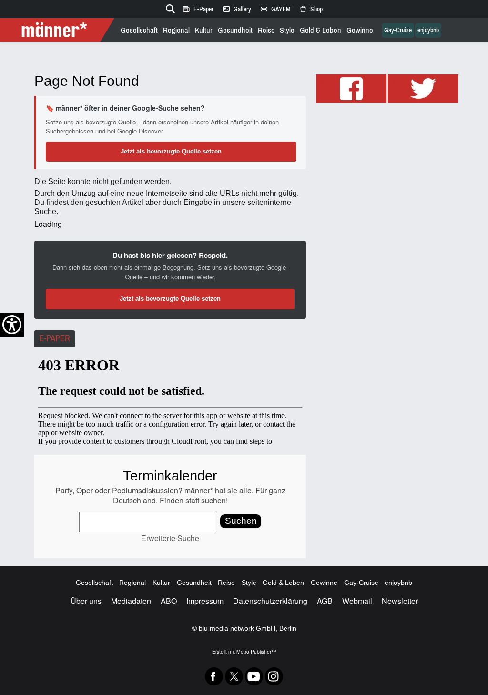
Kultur (204, 30)
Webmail (357, 600)
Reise (266, 30)
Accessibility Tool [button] (12, 325)
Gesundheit (235, 30)
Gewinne (359, 30)
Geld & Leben (320, 30)
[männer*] (58, 30)
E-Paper (198, 9)
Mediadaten (131, 600)
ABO (169, 600)
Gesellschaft (139, 30)
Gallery (236, 9)
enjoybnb (428, 30)
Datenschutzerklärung (270, 600)
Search (169, 7)
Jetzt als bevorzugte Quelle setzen (171, 151)
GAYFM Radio (275, 9)
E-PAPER (54, 338)
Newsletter (400, 600)
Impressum (205, 600)
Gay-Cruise (398, 30)
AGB (325, 600)
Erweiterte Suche (170, 537)
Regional (176, 30)
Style (287, 30)
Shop (311, 9)
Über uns (86, 600)
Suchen (241, 521)
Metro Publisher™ (256, 651)
